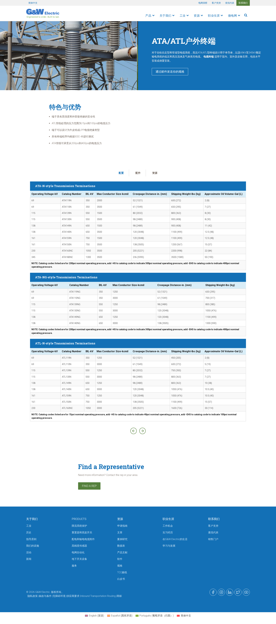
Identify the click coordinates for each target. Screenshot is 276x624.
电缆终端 (208, 56)
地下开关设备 (79, 558)
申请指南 (122, 525)
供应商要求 (73, 596)
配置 (121, 172)
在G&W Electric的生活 (175, 539)
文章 (119, 532)
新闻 (28, 558)
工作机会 (168, 525)
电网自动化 (78, 552)
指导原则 (31, 539)
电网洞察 (202, 3)
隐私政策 (32, 596)
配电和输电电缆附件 (83, 539)
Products (79, 519)
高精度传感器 (79, 545)
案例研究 (122, 539)
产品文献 (122, 552)
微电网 (232, 15)
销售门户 (213, 539)
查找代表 (229, 3)
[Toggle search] (246, 15)
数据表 (121, 545)
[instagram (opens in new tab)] (221, 592)
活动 (28, 552)
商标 (119, 596)
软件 (119, 558)
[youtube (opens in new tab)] (246, 592)
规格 (119, 565)
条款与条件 (45, 596)
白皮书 (121, 578)
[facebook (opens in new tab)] (213, 592)
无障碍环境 (59, 596)
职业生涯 (214, 15)
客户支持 (216, 3)
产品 (148, 15)
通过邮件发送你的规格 (170, 71)
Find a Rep (89, 486)
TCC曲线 (122, 572)
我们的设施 (32, 545)
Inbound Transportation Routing (98, 596)
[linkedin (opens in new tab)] (229, 592)
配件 (138, 172)
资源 (197, 15)
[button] (133, 431)
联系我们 (243, 3)
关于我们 (165, 15)
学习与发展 (169, 545)
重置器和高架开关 (82, 532)
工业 (183, 15)
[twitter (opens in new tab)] (237, 592)
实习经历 (168, 532)
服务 (74, 565)
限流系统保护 (79, 525)
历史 (28, 532)
